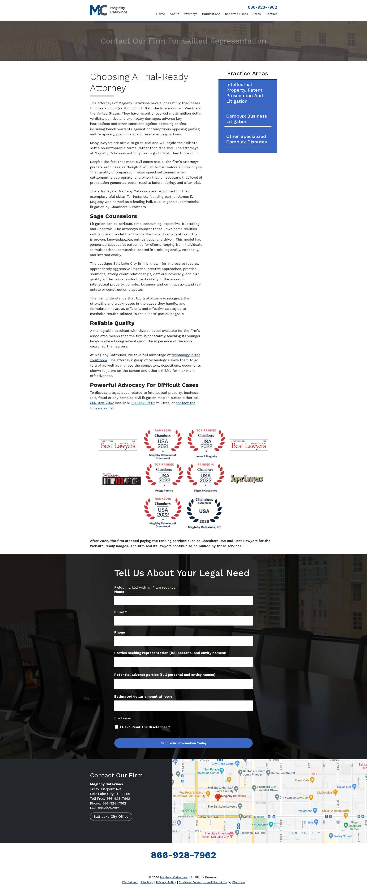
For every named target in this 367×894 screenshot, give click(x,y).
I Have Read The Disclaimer (145, 727)
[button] (363, 866)
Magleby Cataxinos (174, 877)
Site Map (146, 882)
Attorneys (190, 13)
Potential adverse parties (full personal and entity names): (165, 675)
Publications (211, 13)
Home (160, 13)
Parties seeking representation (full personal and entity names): (170, 653)
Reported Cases (236, 13)
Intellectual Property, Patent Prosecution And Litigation (244, 93)
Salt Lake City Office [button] (111, 816)
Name (119, 592)
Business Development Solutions (203, 882)
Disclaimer (123, 718)
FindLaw (238, 882)
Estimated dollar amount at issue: (143, 696)
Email (120, 612)
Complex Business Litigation (246, 118)
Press (257, 13)
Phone (119, 632)
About (174, 13)
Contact (271, 13)
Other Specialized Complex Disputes (246, 139)
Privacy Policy (166, 882)
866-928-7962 (262, 7)
